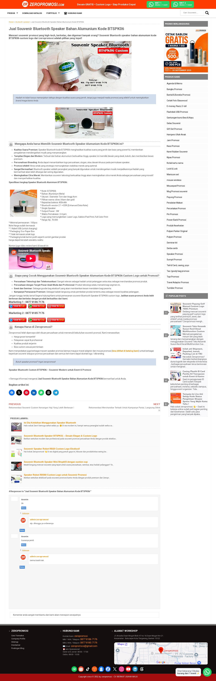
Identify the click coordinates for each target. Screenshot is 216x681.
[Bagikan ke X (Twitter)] (19, 392)
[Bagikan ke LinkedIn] (34, 392)
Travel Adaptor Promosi (178, 282)
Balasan (25, 513)
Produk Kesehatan (175, 225)
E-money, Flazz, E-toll (176, 106)
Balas (24, 508)
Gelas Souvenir (174, 123)
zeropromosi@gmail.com (84, 646)
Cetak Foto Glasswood (177, 100)
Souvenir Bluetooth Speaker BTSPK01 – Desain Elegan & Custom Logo (60, 436)
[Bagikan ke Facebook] (12, 392)
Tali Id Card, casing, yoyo (178, 265)
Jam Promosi (173, 140)
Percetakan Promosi (176, 208)
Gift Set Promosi (174, 129)
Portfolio (51, 13)
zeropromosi (81, 636)
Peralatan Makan (175, 203)
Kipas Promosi (173, 157)
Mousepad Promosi (176, 186)
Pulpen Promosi (174, 237)
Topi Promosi (173, 276)
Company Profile (18, 639)
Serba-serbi (172, 248)
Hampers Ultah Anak (176, 134)
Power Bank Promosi (176, 220)
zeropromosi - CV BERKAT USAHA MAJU (120, 677)
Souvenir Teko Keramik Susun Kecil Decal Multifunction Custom (194, 328)
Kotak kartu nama (175, 163)
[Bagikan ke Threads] (48, 392)
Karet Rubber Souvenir (177, 151)
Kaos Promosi (173, 146)
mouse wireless (174, 180)
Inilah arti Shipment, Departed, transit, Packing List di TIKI (193, 351)
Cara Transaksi (17, 635)
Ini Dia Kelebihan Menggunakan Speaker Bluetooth (50, 422)
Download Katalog (32, 13)
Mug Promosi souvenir (177, 191)
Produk (11, 13)
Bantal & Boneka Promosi (178, 95)
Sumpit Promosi (174, 259)
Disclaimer (15, 645)
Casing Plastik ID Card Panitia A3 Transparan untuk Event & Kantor (194, 374)
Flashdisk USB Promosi (177, 112)
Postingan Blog (17, 648)
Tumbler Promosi (175, 288)
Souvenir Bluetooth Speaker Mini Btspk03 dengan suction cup (56, 462)
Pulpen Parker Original (177, 231)
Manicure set (173, 174)
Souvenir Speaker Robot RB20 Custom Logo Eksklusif (52, 448)
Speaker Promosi (175, 254)
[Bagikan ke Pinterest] (26, 392)
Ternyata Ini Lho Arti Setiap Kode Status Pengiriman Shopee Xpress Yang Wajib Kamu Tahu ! (195, 399)
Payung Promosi (174, 197)
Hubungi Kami (75, 13)
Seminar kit (172, 242)
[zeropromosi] (44, 4)
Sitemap (14, 642)
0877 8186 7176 (88, 639)
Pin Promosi (172, 214)
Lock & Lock (172, 169)
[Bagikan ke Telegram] (56, 392)
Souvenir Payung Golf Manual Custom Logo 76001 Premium (194, 306)
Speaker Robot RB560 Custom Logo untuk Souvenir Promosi (55, 475)
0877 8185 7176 (88, 642)
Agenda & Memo (174, 83)
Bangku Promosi (174, 89)
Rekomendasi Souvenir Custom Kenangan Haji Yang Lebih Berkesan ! (41, 407)
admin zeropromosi (39, 519)
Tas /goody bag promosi (178, 271)
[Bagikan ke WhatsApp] (41, 392)
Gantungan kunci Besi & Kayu (180, 117)
